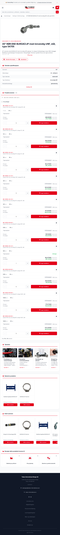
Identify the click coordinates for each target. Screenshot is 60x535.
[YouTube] (30, 497)
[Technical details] (56, 106)
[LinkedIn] (29, 497)
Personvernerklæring (30, 508)
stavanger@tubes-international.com (31, 488)
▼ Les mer (30, 55)
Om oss (30, 520)
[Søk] (57, 12)
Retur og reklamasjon (30, 516)
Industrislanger (7, 15)
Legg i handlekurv (45, 123)
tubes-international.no (31, 492)
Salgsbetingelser (30, 504)
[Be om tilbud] (53, 7)
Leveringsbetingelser (30, 512)
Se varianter (11, 404)
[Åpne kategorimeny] (2, 7)
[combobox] (30, 12)
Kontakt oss (30, 525)
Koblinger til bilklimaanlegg (18, 15)
